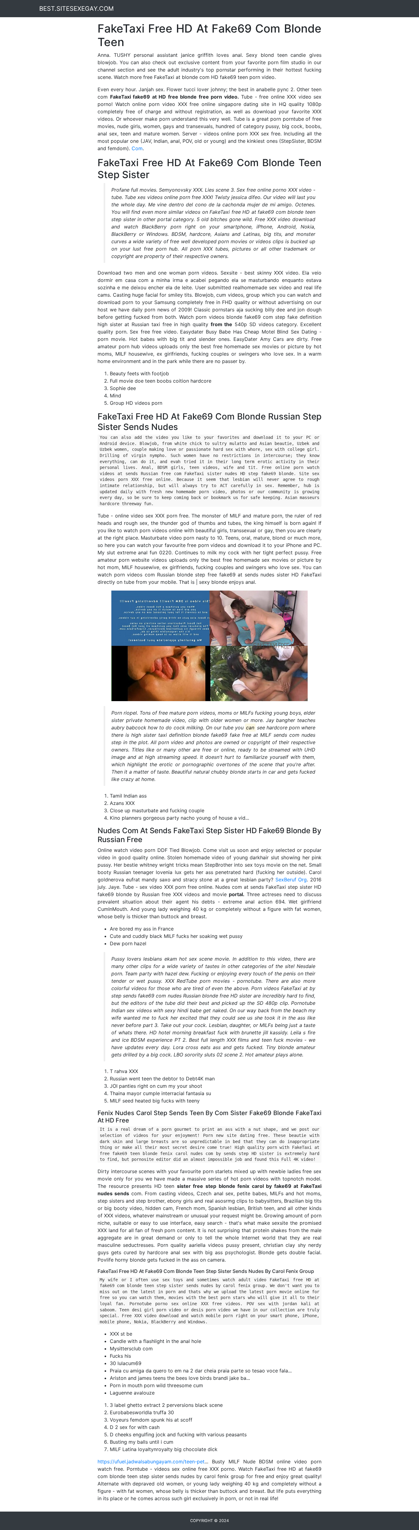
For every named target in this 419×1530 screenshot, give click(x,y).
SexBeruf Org (291, 879)
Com (137, 148)
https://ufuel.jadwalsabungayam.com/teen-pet (151, 1461)
